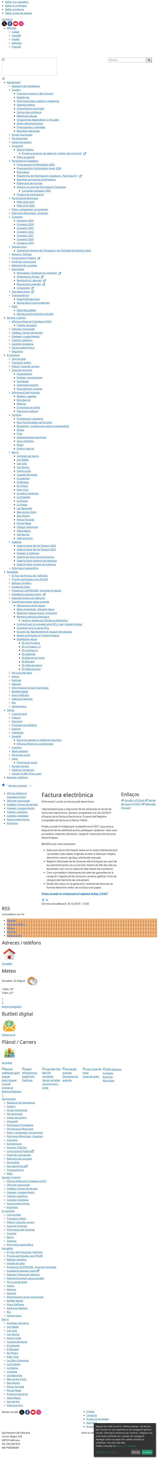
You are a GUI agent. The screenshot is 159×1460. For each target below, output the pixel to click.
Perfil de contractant (19, 1155)
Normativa (13, 1162)
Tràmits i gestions (17, 812)
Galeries (11, 1241)
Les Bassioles (14, 1375)
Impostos (12, 823)
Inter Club (12, 1356)
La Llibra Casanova (18, 1360)
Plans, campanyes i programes (25, 1132)
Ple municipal (15, 1114)
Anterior (7, 1006)
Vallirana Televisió (17, 1308)
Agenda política (16, 924)
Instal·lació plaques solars (21, 1271)
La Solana (12, 1368)
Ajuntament (9, 1099)
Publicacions (14, 935)
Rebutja (136, 1452)
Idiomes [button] (11, 28)
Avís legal (91, 1423)
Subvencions (14, 1143)
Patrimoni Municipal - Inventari (25, 1136)
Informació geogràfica (20, 1244)
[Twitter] (4, 23)
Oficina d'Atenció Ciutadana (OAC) (27, 1181)
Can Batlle (12, 1327)
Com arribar (14, 1214)
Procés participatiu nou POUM (25, 1256)
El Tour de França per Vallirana (25, 1252)
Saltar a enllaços (14, 9)
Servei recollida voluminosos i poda (51, 1084)
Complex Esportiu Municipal (108, 1076)
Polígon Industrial (17, 1394)
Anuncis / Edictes (17, 1147)
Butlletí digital (15, 1300)
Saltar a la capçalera (16, 2)
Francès (16, 46)
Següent (16, 1006)
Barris (10, 1237)
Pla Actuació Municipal (20, 1129)
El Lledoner (13, 1345)
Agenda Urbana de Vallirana (23, 1274)
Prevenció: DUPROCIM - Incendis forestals (31, 1267)
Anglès (16, 39)
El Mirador (13, 1349)
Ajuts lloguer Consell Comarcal (9, 1084)
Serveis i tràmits (18, 785)
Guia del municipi (17, 1226)
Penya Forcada (15, 1386)
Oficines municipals (18, 800)
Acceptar (147, 1452)
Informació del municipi (21, 1229)
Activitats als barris (18, 1323)
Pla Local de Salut (17, 1282)
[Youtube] (16, 23)
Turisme (11, 1233)
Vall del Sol (13, 1401)
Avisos (10, 928)
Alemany (17, 43)
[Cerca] (149, 60)
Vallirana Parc (15, 1405)
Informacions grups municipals (25, 1297)
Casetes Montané (17, 1342)
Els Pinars (12, 1353)
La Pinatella (13, 1364)
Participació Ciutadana (20, 1125)
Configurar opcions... (107, 1452)
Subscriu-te (8, 1034)
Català (15, 31)
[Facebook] (10, 23)
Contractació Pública (19, 1151)
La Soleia (12, 1371)
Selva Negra (14, 1398)
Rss (9, 1312)
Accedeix (7, 963)
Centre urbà (14, 1338)
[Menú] (3, 78)
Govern (11, 1106)
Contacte (7, 19)
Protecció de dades (97, 1419)
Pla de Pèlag (14, 1390)
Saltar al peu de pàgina (18, 13)
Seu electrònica (16, 1166)
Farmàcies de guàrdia (70, 1078)
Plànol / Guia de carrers (20, 1222)
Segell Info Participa (28, 1078)
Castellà (16, 35)
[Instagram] (21, 23)
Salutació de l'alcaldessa (21, 1102)
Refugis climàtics (17, 1259)
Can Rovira (13, 1334)
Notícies (11, 931)
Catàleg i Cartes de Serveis (22, 804)
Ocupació (12, 1121)
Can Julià (12, 1330)
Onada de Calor (16, 1263)
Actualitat (7, 1248)
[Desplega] (30, 786)
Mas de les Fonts (16, 1379)
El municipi (8, 1211)
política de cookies (125, 1445)
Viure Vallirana (15, 1304)
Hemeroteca (14, 1315)
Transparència (15, 1170)
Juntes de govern (17, 1117)
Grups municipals (17, 1110)
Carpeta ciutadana (17, 815)
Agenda (11, 920)
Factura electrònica (18, 819)
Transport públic (16, 1218)
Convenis (12, 1140)
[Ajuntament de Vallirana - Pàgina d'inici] (29, 66)
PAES (10, 1173)
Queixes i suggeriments (21, 808)
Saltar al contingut (16, 5)
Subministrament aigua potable (25, 1278)
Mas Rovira (13, 1383)
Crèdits (90, 1411)
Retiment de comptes (19, 1158)
